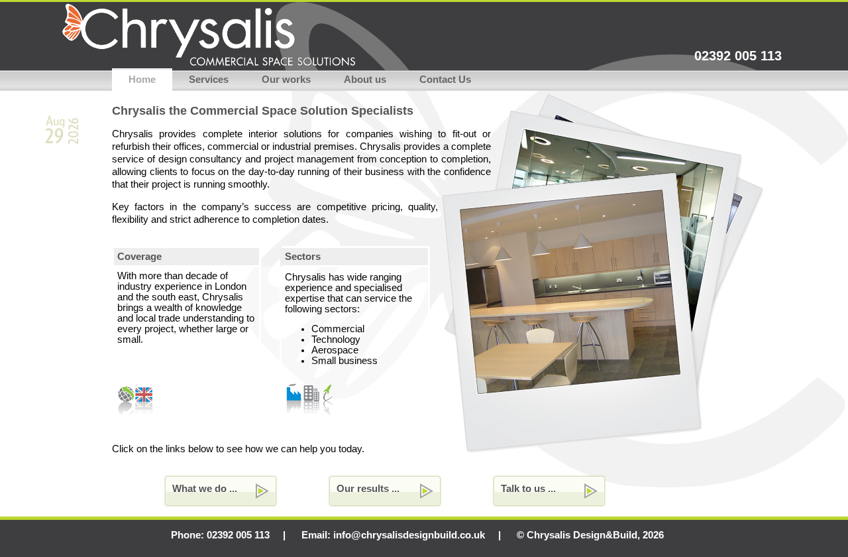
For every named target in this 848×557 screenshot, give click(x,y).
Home (142, 79)
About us (365, 79)
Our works (286, 79)
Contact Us (445, 79)
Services (209, 79)
